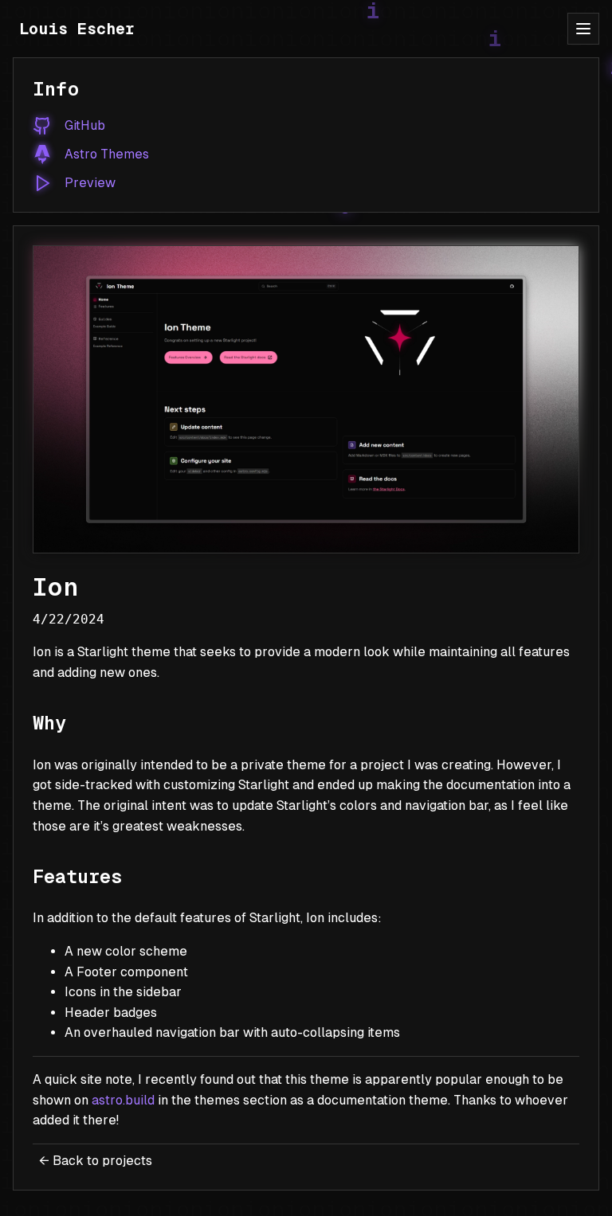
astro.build (123, 1100)
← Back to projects (95, 1160)
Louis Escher (77, 28)
